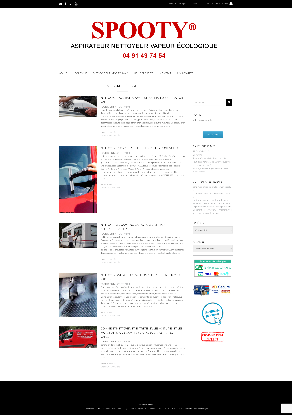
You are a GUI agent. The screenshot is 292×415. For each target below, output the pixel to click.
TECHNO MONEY (201, 151)
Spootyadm (123, 106)
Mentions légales (136, 409)
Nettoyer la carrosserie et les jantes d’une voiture (141, 148)
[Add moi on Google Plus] (71, 3)
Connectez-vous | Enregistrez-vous (183, 3)
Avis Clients (116, 409)
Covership (197, 154)
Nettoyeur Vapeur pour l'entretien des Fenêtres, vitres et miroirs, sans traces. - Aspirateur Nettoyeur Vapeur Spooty (211, 203)
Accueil (64, 73)
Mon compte (185, 73)
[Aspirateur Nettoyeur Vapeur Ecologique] (146, 64)
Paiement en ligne (201, 409)
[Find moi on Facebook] (65, 3)
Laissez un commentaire (110, 135)
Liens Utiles (89, 409)
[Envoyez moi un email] (60, 3)
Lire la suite (165, 126)
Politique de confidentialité (182, 409)
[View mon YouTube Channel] (76, 3)
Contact (165, 73)
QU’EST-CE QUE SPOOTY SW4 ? (110, 73)
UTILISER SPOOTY (144, 73)
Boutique (81, 73)
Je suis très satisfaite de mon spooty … (210, 158)
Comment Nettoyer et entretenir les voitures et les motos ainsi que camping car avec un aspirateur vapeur (141, 332)
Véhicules (112, 132)
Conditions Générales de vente (157, 409)
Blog (125, 409)
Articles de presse (103, 409)
